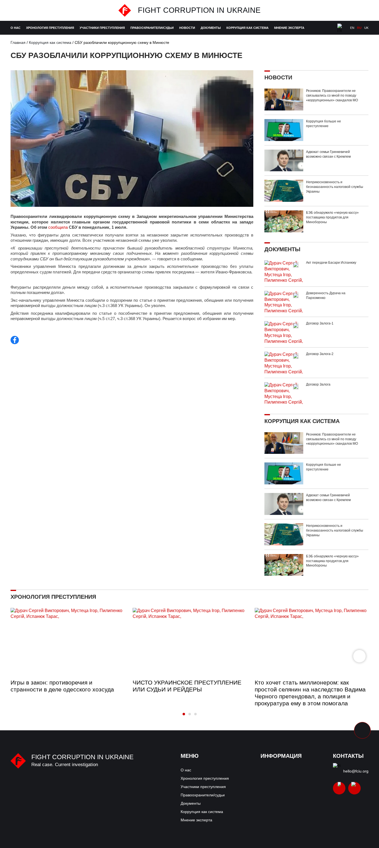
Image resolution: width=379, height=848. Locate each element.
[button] (359, 656)
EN (352, 27)
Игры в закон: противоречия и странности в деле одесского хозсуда (62, 686)
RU (359, 27)
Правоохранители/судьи (152, 27)
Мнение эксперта (289, 27)
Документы (211, 27)
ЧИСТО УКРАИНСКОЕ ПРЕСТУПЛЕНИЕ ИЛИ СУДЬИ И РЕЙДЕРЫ (187, 686)
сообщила (58, 227)
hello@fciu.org (355, 771)
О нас (16, 27)
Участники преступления (102, 27)
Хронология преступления (50, 27)
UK (366, 27)
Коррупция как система (247, 27)
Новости (187, 27)
